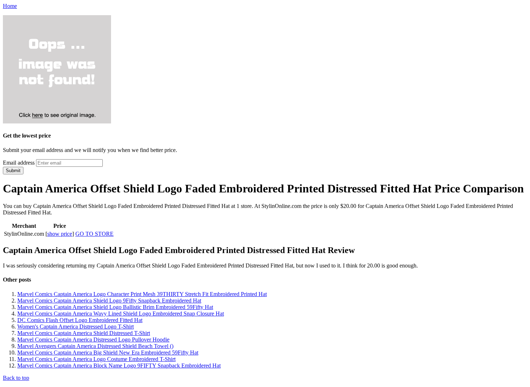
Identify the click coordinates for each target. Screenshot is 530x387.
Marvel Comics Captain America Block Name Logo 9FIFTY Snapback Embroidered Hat (119, 365)
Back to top (16, 378)
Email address (19, 163)
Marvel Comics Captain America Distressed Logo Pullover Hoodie (93, 339)
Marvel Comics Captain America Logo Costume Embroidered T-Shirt (96, 359)
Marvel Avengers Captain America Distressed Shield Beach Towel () (95, 346)
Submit (13, 170)
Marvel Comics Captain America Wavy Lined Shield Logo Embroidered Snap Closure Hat (120, 313)
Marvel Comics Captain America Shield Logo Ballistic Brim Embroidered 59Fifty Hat (115, 307)
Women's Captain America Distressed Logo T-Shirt (75, 326)
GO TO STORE (94, 234)
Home (10, 6)
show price (59, 234)
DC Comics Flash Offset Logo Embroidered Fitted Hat (79, 320)
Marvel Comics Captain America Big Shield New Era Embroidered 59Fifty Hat (107, 352)
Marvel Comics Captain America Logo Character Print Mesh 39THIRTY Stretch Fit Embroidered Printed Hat (142, 294)
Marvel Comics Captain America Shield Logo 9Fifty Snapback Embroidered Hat (109, 300)
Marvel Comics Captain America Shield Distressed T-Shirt (83, 333)
